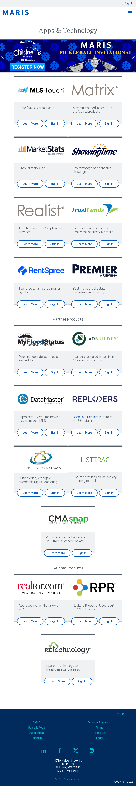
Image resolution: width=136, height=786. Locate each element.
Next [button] (133, 56)
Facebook (60, 750)
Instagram (92, 750)
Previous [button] (2, 56)
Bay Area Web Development (68, 779)
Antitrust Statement (99, 722)
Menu (129, 12)
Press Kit (99, 732)
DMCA (37, 722)
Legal (99, 738)
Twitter (76, 750)
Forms (99, 727)
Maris (16, 12)
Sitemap (37, 738)
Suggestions (36, 732)
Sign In (129, 3)
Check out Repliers (85, 417)
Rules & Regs (36, 727)
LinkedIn (44, 750)
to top (120, 713)
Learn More (30, 123)
